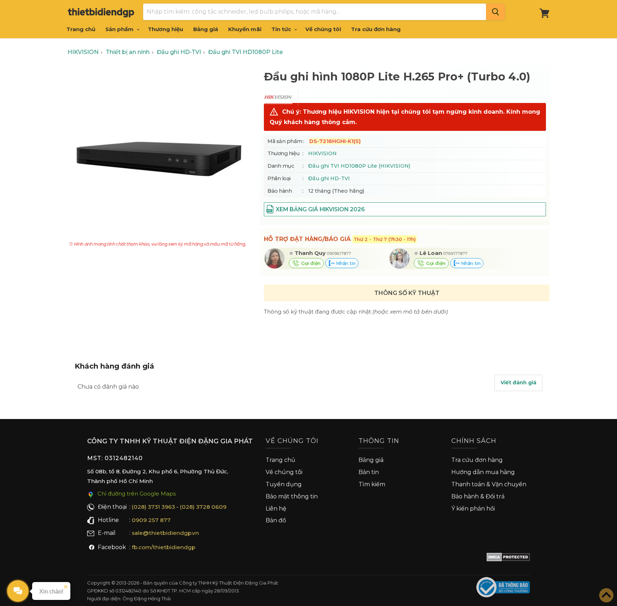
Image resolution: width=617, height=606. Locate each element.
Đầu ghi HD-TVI (329, 178)
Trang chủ (80, 29)
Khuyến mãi (244, 29)
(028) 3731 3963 (153, 506)
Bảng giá (205, 29)
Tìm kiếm (371, 484)
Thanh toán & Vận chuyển (488, 484)
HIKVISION (322, 153)
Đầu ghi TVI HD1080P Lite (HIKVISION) (359, 166)
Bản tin (368, 472)
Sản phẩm (120, 29)
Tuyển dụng (284, 484)
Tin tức (281, 29)
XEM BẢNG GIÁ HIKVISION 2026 (320, 209)
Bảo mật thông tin (292, 496)
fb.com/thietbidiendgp (163, 547)
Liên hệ (276, 508)
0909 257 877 (151, 520)
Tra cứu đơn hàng (376, 29)
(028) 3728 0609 (203, 506)
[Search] (495, 12)
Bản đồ (276, 520)
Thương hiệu (165, 29)
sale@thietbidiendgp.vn (165, 532)
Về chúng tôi (323, 29)
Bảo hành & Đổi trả (478, 496)
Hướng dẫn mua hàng (483, 472)
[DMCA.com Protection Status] (508, 558)
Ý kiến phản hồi (473, 508)
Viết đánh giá (518, 382)
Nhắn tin (345, 263)
